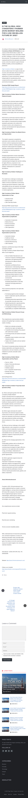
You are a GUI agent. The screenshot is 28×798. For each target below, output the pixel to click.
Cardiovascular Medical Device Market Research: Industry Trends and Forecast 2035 (13, 687)
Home (5, 794)
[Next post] (25, 606)
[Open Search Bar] (26, 2)
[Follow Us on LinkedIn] (12, 751)
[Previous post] (3, 590)
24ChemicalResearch (9, 38)
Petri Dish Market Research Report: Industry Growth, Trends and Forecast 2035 (17, 729)
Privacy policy (21, 794)
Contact (15, 794)
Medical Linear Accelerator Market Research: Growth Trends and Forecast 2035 (16, 719)
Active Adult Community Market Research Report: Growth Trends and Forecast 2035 (17, 710)
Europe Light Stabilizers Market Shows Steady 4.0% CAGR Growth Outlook (17, 590)
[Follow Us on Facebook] (3, 751)
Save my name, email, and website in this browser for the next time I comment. (13, 654)
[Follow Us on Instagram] (9, 751)
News (4, 22)
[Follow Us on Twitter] (6, 751)
